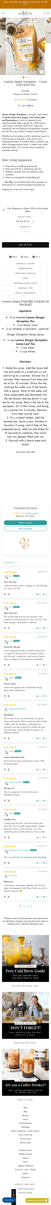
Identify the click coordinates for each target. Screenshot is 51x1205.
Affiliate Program (25, 1154)
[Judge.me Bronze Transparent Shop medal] (24, 542)
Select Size (24, 217)
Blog (25, 1111)
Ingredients (26, 268)
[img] (10, 572)
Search (25, 1173)
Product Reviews (25, 1123)
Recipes (25, 1115)
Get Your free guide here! (25, 986)
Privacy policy (25, 1138)
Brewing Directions (25, 283)
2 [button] (24, 906)
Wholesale (25, 1127)
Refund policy (25, 1142)
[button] (20, 99)
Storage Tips (25, 288)
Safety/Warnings (26, 293)
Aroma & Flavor (25, 263)
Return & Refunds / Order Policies (25, 1131)
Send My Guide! (25, 1100)
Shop (25, 1107)
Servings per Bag (25, 273)
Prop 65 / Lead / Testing (25, 1169)
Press (25, 1162)
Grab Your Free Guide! (25, 1043)
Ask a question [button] (25, 528)
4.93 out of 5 (32, 513)
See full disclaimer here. (33, 923)
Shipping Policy (25, 1150)
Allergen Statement (25, 1165)
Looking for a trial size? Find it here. (18, 189)
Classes (25, 1158)
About (25, 1119)
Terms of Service (25, 1134)
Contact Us (25, 1177)
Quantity (25, 227)
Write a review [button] (25, 522)
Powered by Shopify (25, 1193)
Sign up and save (25, 1184)
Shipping (16, 94)
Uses (25, 278)
